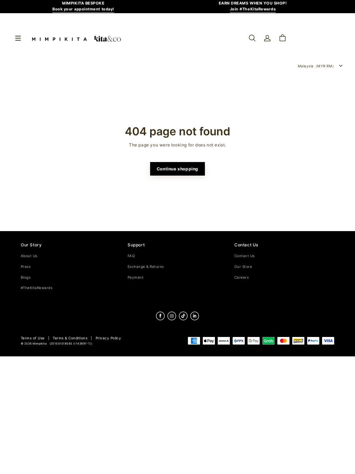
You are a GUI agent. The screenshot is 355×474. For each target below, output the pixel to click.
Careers (241, 277)
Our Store (243, 267)
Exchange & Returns (146, 267)
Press (26, 267)
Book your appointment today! (83, 9)
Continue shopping (177, 168)
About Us (29, 256)
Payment (136, 277)
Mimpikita (40, 343)
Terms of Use (33, 338)
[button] (252, 38)
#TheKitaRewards (36, 288)
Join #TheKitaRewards (253, 9)
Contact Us (244, 256)
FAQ (131, 256)
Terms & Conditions (70, 338)
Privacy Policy (108, 338)
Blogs (26, 277)
